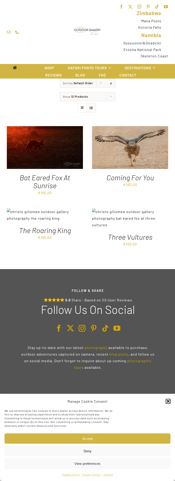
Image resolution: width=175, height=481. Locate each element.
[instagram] (139, 7)
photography (96, 347)
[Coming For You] (130, 129)
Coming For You (130, 177)
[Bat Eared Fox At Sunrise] (45, 129)
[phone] (17, 32)
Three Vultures (130, 236)
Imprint (108, 474)
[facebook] (121, 7)
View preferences (87, 464)
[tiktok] (157, 7)
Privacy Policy (91, 474)
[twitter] (130, 7)
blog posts (119, 354)
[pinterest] (148, 7)
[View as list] (91, 107)
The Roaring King (45, 230)
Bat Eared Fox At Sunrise (45, 181)
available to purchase (127, 347)
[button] (168, 401)
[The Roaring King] (45, 211)
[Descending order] (111, 83)
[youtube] (166, 7)
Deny (88, 451)
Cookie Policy (71, 474)
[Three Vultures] (130, 211)
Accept (87, 438)
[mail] (9, 32)
